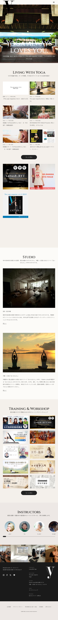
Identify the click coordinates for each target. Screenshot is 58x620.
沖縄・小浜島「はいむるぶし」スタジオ (38, 584)
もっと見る (29, 157)
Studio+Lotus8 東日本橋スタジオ (36, 582)
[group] (10, 528)
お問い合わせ (48, 606)
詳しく (4, 323)
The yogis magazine (33, 574)
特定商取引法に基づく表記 (31, 606)
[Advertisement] (29, 230)
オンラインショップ (33, 590)
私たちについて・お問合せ (35, 595)
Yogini (30, 576)
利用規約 (41, 606)
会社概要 (9, 606)
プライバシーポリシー (18, 606)
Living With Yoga (32, 569)
